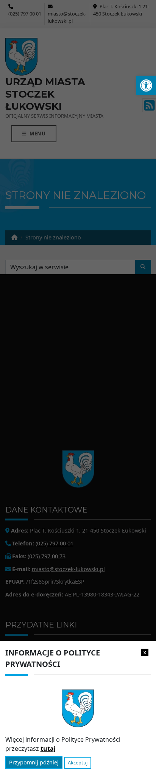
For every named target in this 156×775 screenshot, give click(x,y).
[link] (146, 85)
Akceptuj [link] (77, 762)
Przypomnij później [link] (34, 762)
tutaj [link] (48, 748)
